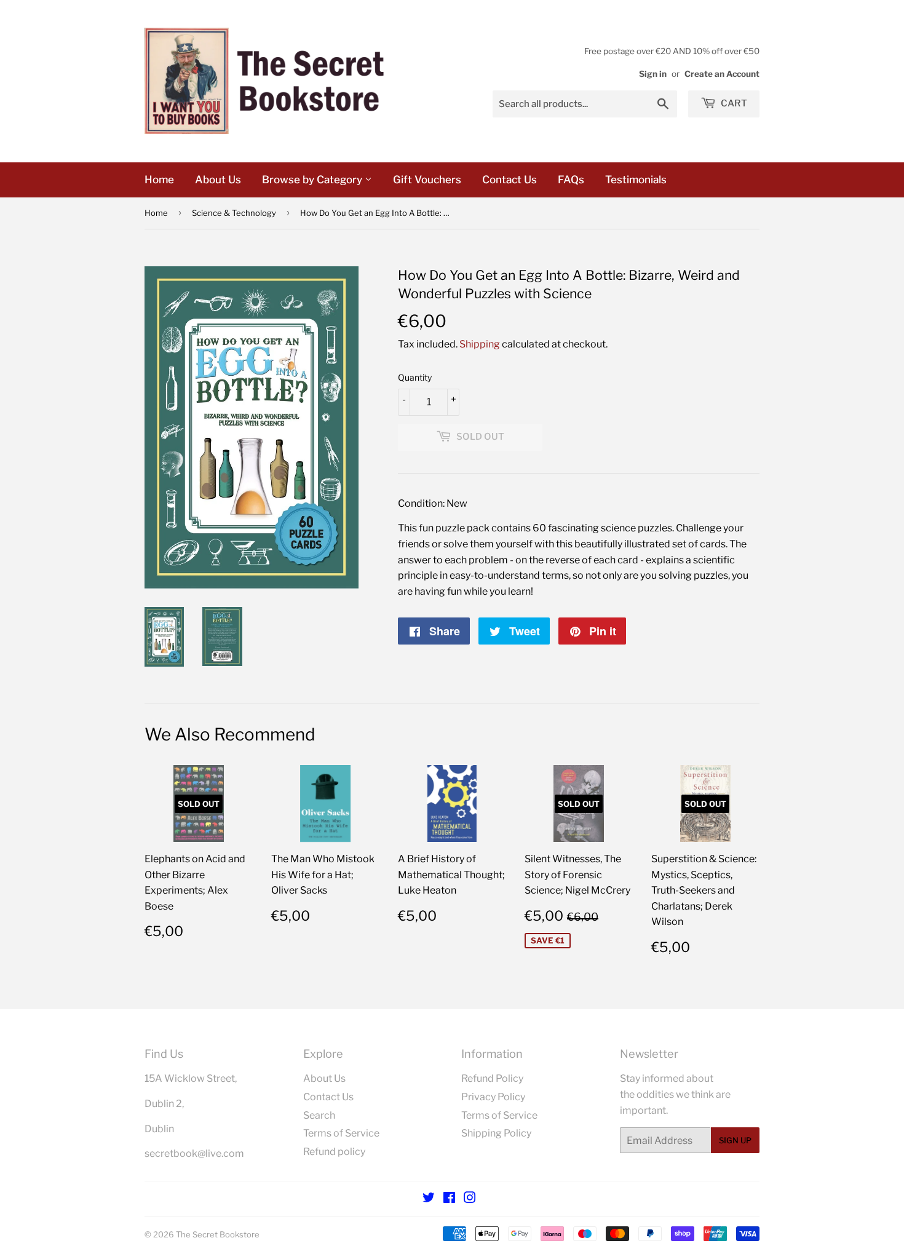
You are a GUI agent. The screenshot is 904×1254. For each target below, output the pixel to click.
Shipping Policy (496, 1133)
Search (319, 1115)
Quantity (415, 377)
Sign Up (735, 1140)
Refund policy (334, 1151)
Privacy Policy (493, 1097)
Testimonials (636, 179)
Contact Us (509, 179)
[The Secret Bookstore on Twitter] (428, 1199)
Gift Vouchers (427, 179)
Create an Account (721, 74)
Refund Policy (492, 1078)
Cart (733, 103)
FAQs (571, 179)
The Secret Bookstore (218, 1234)
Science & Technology (234, 213)
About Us (218, 179)
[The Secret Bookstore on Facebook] (449, 1199)
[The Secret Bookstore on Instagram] (470, 1199)
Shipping (479, 344)
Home (159, 179)
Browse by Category (313, 179)
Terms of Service (341, 1133)
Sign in (653, 74)
